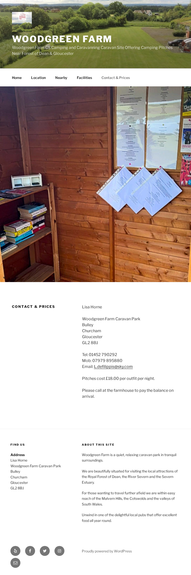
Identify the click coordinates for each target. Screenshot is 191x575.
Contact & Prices (115, 77)
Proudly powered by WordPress (107, 551)
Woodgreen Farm (62, 39)
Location (38, 77)
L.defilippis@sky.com (113, 366)
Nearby (61, 77)
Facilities (84, 77)
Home (17, 77)
